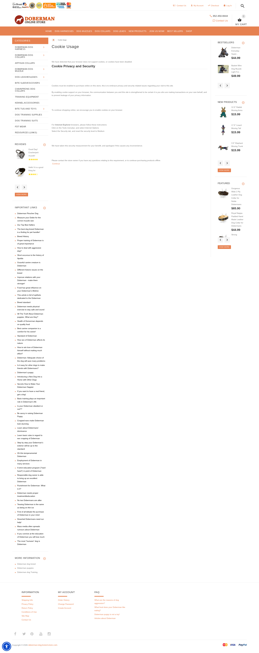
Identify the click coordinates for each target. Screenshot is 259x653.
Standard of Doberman (27, 336)
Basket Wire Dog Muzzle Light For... (236, 68)
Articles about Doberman (105, 618)
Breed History (23, 236)
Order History (63, 600)
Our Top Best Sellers (26, 225)
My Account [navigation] (198, 5)
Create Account (64, 608)
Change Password (66, 604)
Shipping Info (27, 600)
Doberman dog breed (26, 564)
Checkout (215, 5)
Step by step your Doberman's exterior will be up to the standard (30, 446)
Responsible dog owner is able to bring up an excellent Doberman (30, 478)
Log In (229, 5)
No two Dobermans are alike (29, 500)
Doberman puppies (25, 568)
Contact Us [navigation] (181, 5)
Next (24, 187)
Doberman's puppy (25, 372)
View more (21, 194)
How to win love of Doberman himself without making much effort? (29, 350)
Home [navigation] (53, 40)
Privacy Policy (27, 604)
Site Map (25, 616)
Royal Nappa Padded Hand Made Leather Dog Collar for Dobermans (237, 219)
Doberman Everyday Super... (235, 50)
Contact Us (222, 20)
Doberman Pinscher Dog (27, 213)
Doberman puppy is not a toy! (107, 614)
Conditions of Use (29, 612)
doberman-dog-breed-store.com (42, 645)
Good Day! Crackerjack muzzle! (33, 152)
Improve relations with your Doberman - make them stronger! (28, 280)
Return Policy (27, 608)
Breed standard (23, 302)
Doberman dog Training (27, 572)
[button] (241, 6)
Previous (17, 187)
